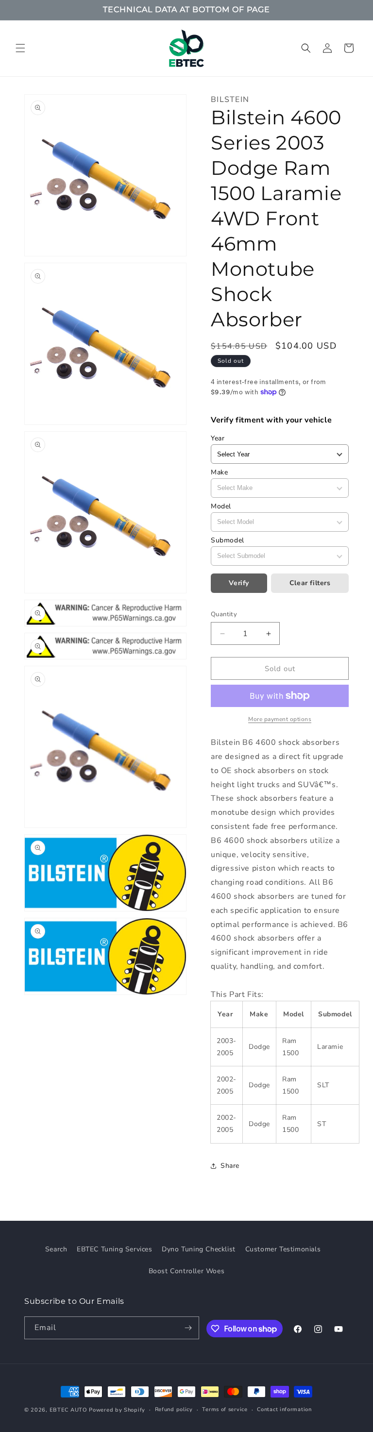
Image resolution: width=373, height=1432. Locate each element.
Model (221, 506)
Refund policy (174, 1409)
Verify (239, 583)
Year (217, 438)
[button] (20, 48)
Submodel (227, 540)
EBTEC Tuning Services (115, 1249)
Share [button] (229, 1165)
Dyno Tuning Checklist (199, 1249)
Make (219, 472)
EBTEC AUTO (68, 1410)
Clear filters (310, 583)
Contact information (284, 1409)
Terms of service (224, 1409)
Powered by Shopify (117, 1410)
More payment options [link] (279, 719)
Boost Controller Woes (187, 1271)
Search (56, 1249)
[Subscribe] (188, 1327)
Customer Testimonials (283, 1249)
